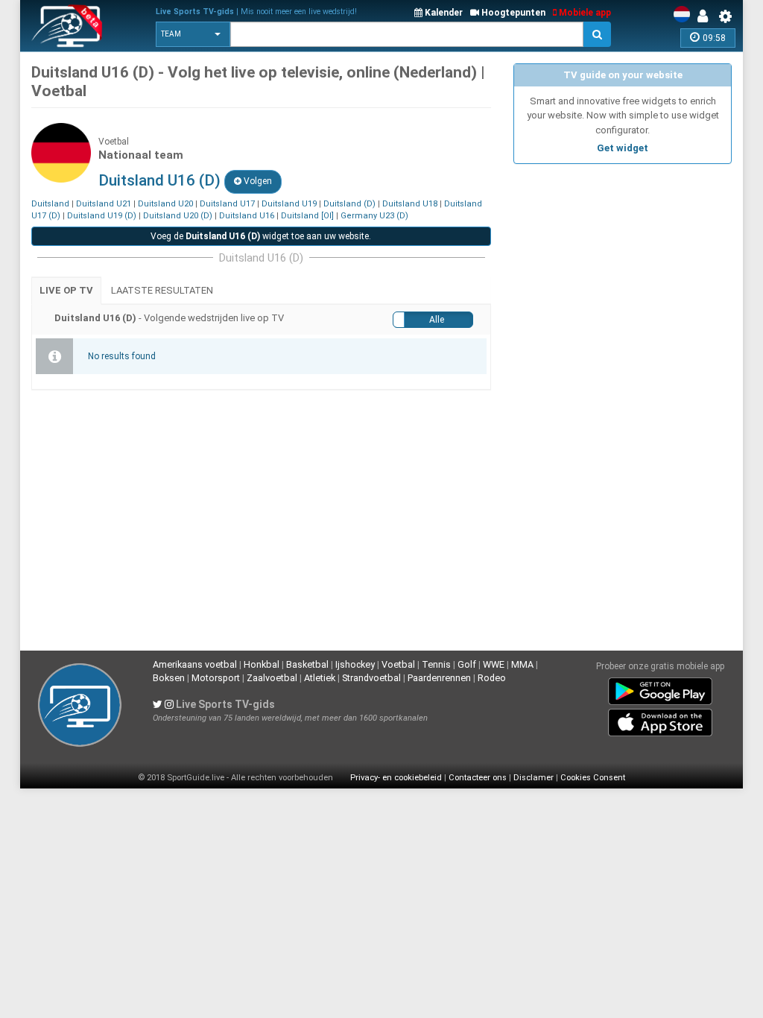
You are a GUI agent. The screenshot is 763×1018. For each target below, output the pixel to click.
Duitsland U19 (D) (101, 216)
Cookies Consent (592, 778)
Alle (436, 319)
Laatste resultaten (162, 290)
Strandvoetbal (371, 677)
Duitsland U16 (246, 216)
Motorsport (215, 677)
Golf (467, 664)
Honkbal (261, 664)
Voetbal (398, 664)
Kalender (442, 12)
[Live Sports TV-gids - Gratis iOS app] (660, 719)
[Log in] (706, 16)
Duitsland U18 (409, 204)
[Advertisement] (622, 264)
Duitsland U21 (103, 204)
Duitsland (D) (349, 204)
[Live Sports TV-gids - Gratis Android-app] (660, 688)
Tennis (436, 664)
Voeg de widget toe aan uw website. (261, 236)
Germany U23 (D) (374, 216)
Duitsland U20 (165, 204)
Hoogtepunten (512, 12)
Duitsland (50, 204)
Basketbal (307, 664)
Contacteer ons (478, 778)
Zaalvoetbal (272, 677)
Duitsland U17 (227, 204)
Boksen (169, 677)
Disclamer (533, 778)
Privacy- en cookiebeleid (396, 778)
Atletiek (319, 677)
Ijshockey (355, 664)
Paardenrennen (439, 677)
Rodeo (492, 677)
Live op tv (66, 290)
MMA (522, 664)
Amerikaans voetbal (195, 664)
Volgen (256, 181)
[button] (193, 34)
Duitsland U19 (289, 204)
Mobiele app (584, 12)
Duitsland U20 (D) (177, 216)
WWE (493, 664)
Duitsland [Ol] (307, 216)
